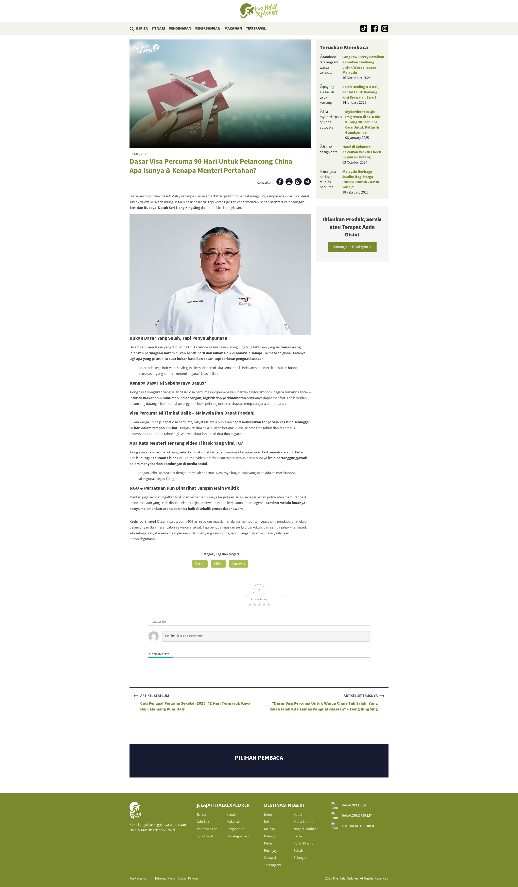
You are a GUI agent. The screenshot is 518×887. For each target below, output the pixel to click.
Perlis (268, 843)
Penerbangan (207, 829)
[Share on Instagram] (289, 182)
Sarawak (238, 564)
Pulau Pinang (303, 843)
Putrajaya (271, 850)
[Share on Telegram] (307, 182)
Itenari (231, 814)
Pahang (269, 836)
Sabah (298, 850)
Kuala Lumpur (304, 821)
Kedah (298, 814)
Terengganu (273, 865)
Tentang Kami (140, 878)
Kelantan (270, 821)
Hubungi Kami (164, 878)
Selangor (300, 857)
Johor (268, 814)
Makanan (233, 821)
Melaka (269, 829)
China (218, 564)
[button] (132, 28)
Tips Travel (205, 836)
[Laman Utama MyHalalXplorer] (259, 10)
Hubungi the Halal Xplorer (352, 247)
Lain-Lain (203, 821)
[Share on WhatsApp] (298, 182)
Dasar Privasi (188, 878)
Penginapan (235, 829)
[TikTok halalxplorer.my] (363, 28)
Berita (199, 564)
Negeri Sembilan (306, 829)
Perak (298, 836)
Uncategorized (237, 836)
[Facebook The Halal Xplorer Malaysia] (374, 28)
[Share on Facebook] (279, 182)
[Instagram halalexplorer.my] (384, 28)
